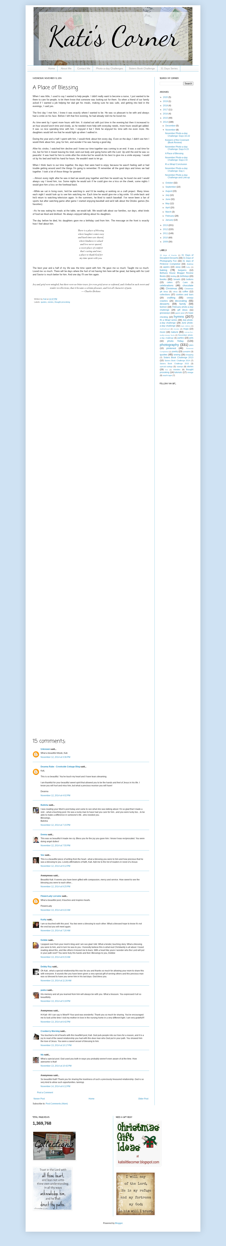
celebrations (166, 285)
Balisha (44, 805)
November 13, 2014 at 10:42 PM (56, 1066)
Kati (45, 299)
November (170, 130)
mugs (186, 329)
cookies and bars (185, 294)
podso (44, 990)
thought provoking (62, 302)
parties (180, 338)
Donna (44, 834)
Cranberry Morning (50, 1031)
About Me (66, 68)
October (169, 183)
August (169, 191)
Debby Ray (46, 966)
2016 (165, 113)
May (167, 203)
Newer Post (39, 1098)
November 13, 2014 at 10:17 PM (56, 1045)
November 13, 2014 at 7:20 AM (55, 930)
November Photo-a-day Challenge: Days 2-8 (176, 158)
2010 (165, 237)
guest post (180, 313)
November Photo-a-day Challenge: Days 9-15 (177, 148)
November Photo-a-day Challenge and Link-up (177, 176)
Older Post (143, 1098)
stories (50, 302)
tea (166, 370)
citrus (175, 292)
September (171, 187)
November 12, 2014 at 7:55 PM (55, 845)
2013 (165, 225)
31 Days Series (169, 68)
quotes (44, 302)
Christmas (171, 288)
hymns (179, 316)
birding (173, 276)
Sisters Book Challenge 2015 (174, 363)
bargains (182, 270)
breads (177, 279)
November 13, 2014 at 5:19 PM (55, 1001)
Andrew (190, 264)
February (170, 216)
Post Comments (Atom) (57, 1103)
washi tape (167, 375)
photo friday (175, 340)
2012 (165, 229)
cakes (170, 282)
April (167, 207)
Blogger (119, 1223)
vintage (190, 372)
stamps (180, 366)
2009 (165, 241)
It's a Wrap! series (168, 320)
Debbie (44, 940)
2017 (165, 109)
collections (165, 294)
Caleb (185, 282)
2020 (165, 97)
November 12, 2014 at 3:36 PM (55, 757)
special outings (166, 366)
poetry (175, 351)
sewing (177, 354)
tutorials (178, 372)
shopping (189, 355)
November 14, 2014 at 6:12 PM (55, 1086)
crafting (171, 297)
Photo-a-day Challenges (109, 68)
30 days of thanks (168, 255)
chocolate (188, 285)
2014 (165, 122)
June (168, 199)
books (163, 279)
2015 (165, 118)
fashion (163, 307)
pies (191, 345)
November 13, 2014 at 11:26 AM (56, 980)
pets (191, 338)
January (169, 220)
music (162, 332)
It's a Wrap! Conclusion (176, 164)
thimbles (176, 369)
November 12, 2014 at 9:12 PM (55, 866)
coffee (185, 291)
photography (169, 345)
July (167, 195)
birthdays (184, 276)
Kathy (44, 919)
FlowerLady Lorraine (51, 896)
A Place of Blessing (174, 153)
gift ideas (182, 310)
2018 (165, 105)
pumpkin (186, 351)
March (168, 212)
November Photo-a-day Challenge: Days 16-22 (177, 134)
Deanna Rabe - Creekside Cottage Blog (60, 766)
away (178, 267)
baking (163, 270)
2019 (165, 101)
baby (188, 267)
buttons (189, 279)
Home (51, 68)
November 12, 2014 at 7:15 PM (55, 825)
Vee (42, 855)
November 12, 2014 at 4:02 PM (55, 795)
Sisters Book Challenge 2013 (178, 357)
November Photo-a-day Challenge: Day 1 (176, 169)
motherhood (165, 329)
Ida (42, 1054)
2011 (165, 233)
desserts (164, 303)
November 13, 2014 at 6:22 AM (55, 910)
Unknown (45, 749)
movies (176, 329)
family (182, 303)
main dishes (186, 326)
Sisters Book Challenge (142, 68)
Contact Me (83, 68)
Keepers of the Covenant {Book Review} (177, 141)
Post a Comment (45, 1092)
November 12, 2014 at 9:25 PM (55, 886)
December (170, 125)
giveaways (165, 313)
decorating (181, 300)
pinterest (171, 348)
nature (174, 331)
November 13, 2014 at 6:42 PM (55, 1022)
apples (166, 267)
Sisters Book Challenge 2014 (177, 360)
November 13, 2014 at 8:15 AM (55, 957)
